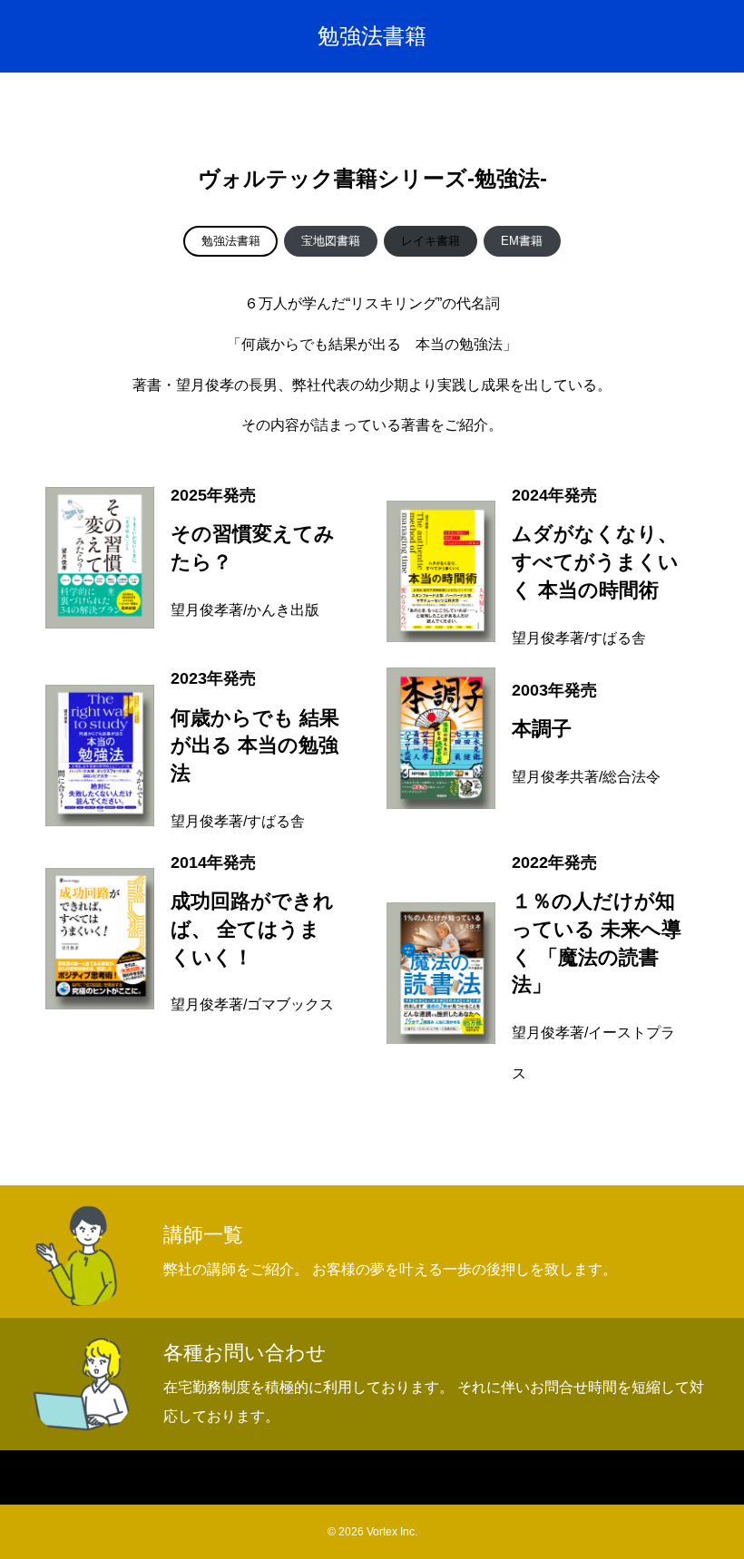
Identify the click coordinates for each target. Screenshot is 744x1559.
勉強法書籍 (230, 241)
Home (114, 1477)
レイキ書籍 (430, 241)
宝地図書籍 (330, 241)
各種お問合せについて (583, 1477)
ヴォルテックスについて (238, 1477)
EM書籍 (522, 241)
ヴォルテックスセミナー (414, 1477)
